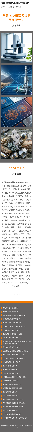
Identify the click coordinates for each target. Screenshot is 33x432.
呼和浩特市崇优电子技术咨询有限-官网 (15, 418)
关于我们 (11, 7)
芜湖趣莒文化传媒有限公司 (11, 347)
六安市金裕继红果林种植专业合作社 (14, 377)
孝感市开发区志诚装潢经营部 (12, 323)
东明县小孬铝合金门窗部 (10, 308)
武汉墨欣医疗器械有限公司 (11, 369)
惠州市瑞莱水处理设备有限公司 (13, 407)
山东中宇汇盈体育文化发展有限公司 (14, 326)
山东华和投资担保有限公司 (11, 330)
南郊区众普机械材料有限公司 (12, 414)
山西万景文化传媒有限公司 (11, 373)
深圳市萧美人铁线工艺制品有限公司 (14, 358)
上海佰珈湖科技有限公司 (10, 380)
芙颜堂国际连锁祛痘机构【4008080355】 (16, 315)
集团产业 (4, 7)
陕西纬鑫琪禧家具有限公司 (11, 410)
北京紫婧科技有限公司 (10, 392)
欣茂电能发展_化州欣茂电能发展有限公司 (16, 351)
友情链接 (18, 7)
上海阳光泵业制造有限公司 (11, 362)
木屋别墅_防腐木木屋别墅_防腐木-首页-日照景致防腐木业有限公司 (17, 342)
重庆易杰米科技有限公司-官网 (12, 334)
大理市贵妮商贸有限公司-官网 (12, 388)
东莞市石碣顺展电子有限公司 (12, 337)
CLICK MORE (16, 294)
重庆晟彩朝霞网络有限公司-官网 (13, 399)
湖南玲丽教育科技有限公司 (11, 395)
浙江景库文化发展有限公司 (11, 319)
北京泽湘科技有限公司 (10, 366)
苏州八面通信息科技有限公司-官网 (14, 354)
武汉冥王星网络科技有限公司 (12, 384)
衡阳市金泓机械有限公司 (10, 311)
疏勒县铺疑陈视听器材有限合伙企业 (14, 403)
